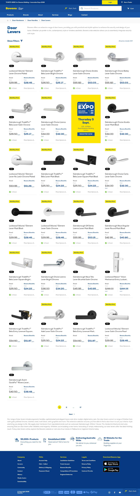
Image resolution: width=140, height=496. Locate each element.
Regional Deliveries (66, 474)
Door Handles (33, 20)
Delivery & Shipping (45, 467)
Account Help (43, 460)
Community (21, 467)
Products (10, 15)
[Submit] (81, 8)
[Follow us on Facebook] (115, 492)
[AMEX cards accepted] (60, 492)
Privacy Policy (86, 467)
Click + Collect (43, 464)
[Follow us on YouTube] (120, 492)
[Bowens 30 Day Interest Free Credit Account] (50, 492)
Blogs (70, 15)
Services (55, 15)
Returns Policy (86, 464)
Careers (20, 464)
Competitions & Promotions (69, 471)
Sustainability (22, 481)
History (20, 474)
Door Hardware (18, 20)
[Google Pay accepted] (94, 492)
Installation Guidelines (67, 460)
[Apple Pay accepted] (86, 492)
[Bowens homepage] (14, 8)
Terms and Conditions (88, 460)
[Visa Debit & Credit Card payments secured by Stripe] (66, 492)
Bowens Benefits (65, 467)
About (40, 15)
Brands (26, 15)
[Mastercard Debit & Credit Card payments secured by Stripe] (72, 492)
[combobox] (100, 8)
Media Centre (22, 478)
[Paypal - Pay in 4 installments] (79, 492)
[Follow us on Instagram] (109, 492)
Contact (84, 15)
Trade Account (65, 464)
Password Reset (44, 471)
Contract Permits (87, 471)
